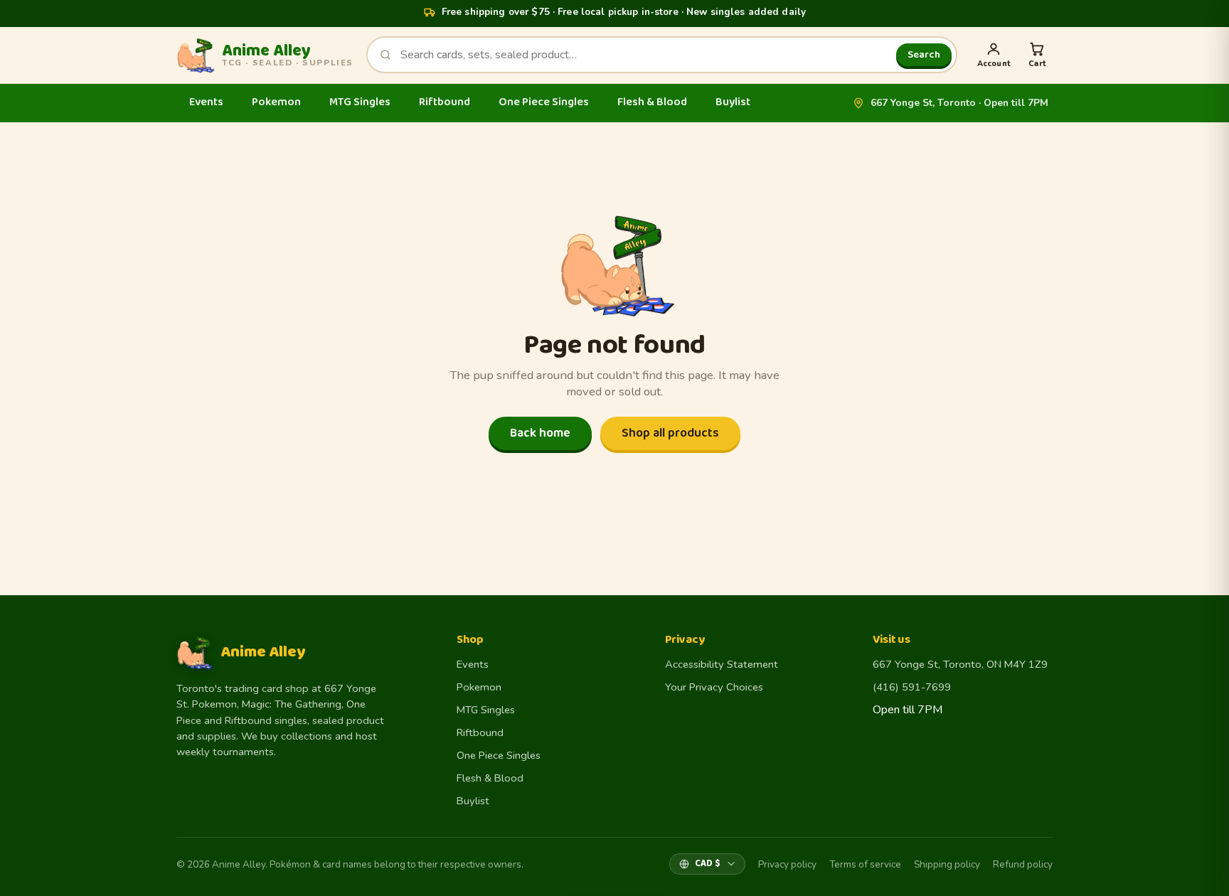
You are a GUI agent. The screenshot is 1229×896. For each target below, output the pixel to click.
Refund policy (1023, 864)
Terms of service (865, 864)
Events (206, 102)
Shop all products (670, 433)
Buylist (732, 102)
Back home (540, 433)
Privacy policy (787, 864)
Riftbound (444, 102)
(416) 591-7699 (912, 687)
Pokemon (276, 102)
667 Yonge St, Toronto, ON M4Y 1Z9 (960, 664)
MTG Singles (359, 102)
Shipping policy (947, 864)
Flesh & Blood (652, 102)
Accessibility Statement (721, 664)
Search (924, 54)
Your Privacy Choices (714, 687)
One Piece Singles (544, 102)
